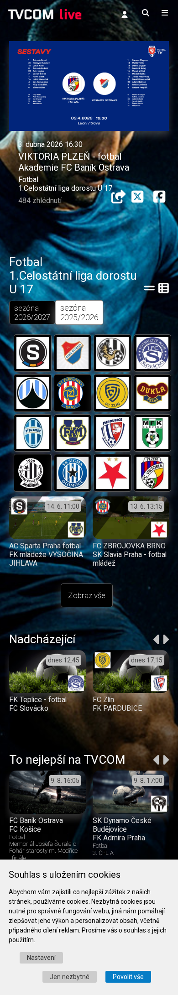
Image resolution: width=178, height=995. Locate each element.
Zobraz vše (86, 595)
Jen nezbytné (69, 976)
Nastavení (41, 957)
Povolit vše (128, 976)
